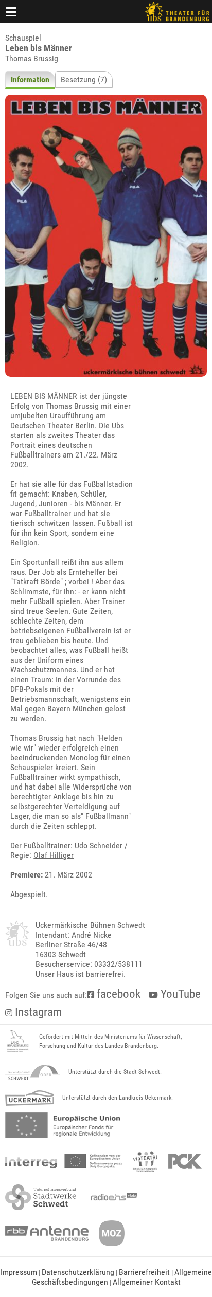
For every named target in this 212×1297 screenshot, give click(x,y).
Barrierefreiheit (144, 1272)
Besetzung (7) (84, 79)
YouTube (179, 994)
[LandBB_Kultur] (18, 1041)
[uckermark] (29, 1098)
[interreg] (63, 1161)
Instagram (37, 1012)
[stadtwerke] (40, 1197)
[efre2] (62, 1125)
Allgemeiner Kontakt (147, 1282)
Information (30, 79)
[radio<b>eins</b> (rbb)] (111, 1197)
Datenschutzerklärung (78, 1272)
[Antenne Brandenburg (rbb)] (47, 1233)
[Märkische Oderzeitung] (112, 1233)
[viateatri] (145, 1161)
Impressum (19, 1272)
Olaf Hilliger (53, 855)
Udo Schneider (98, 845)
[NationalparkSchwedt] (32, 1072)
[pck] (185, 1161)
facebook (117, 994)
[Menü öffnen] (11, 11)
